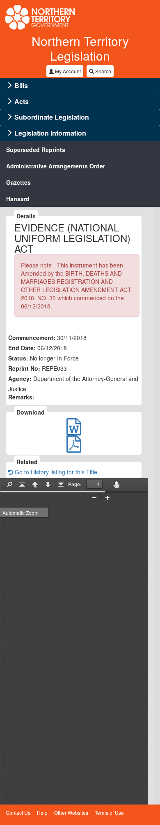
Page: (75, 484)
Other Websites (71, 812)
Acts (21, 101)
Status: (18, 358)
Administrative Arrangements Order (55, 166)
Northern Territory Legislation (80, 48)
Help (42, 812)
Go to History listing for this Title (55, 472)
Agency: (20, 378)
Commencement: (31, 337)
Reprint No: (24, 368)
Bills (21, 85)
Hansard (18, 199)
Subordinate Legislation (51, 117)
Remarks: (21, 397)
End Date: (22, 348)
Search (102, 71)
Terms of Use (109, 812)
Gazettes (18, 182)
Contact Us (18, 812)
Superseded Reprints (35, 149)
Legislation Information (50, 133)
